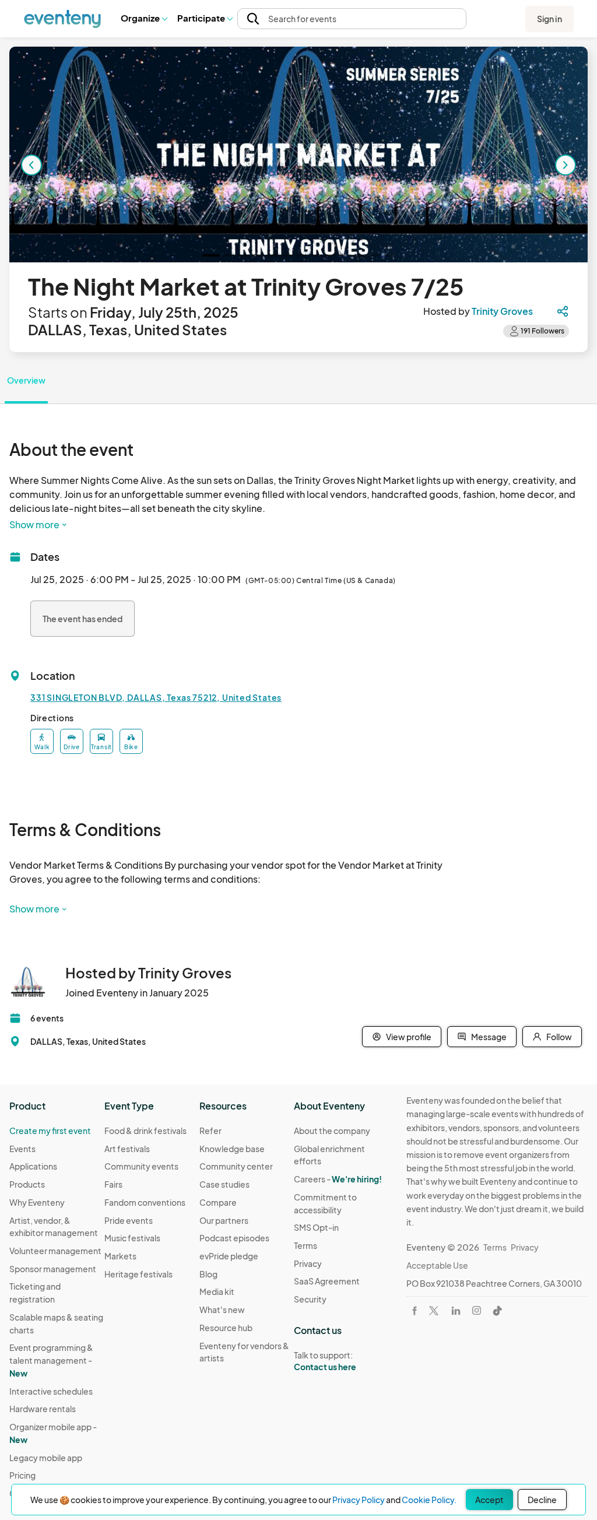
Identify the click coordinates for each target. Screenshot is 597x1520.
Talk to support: (325, 1361)
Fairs (113, 1184)
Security (310, 1299)
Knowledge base (232, 1148)
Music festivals (132, 1238)
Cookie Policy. (429, 1499)
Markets (120, 1256)
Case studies (224, 1184)
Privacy (308, 1263)
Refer (210, 1130)
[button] (143, 19)
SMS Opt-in (316, 1227)
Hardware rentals (42, 1408)
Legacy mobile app (45, 1457)
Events (22, 1148)
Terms (305, 1245)
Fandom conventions (144, 1202)
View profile (408, 1036)
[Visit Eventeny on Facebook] (414, 1311)
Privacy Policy (358, 1499)
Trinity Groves (502, 311)
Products (27, 1184)
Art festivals (127, 1148)
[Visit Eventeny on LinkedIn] (456, 1311)
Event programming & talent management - (51, 1360)
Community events (141, 1166)
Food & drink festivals (145, 1130)
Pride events (128, 1220)
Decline (542, 1499)
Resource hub (225, 1327)
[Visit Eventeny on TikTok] (497, 1311)
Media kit (216, 1291)
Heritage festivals (138, 1274)
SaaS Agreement (327, 1281)
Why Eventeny (37, 1202)
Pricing (22, 1475)
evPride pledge (228, 1256)
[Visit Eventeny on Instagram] (476, 1310)
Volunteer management (55, 1250)
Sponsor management (52, 1268)
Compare (218, 1202)
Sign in (549, 18)
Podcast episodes (234, 1238)
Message (489, 1036)
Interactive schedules (51, 1391)
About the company (332, 1130)
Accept (489, 1499)
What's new (222, 1309)
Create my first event (50, 1130)
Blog (208, 1274)
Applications (33, 1166)
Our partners (223, 1220)
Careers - (338, 1179)
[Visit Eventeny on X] (434, 1310)
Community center (236, 1166)
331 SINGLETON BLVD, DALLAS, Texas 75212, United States (156, 697)
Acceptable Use (437, 1265)
